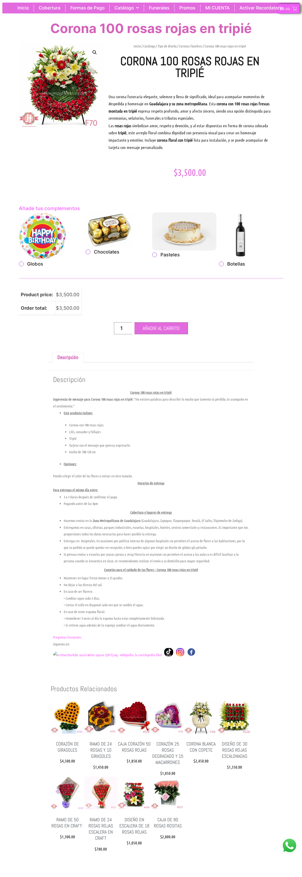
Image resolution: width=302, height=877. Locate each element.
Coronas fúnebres (190, 46)
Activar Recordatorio (261, 8)
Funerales (159, 8)
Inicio (23, 8)
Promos (187, 8)
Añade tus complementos (49, 208)
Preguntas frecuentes (67, 637)
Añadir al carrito (161, 328)
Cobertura (49, 8)
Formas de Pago (87, 8)
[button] (94, 52)
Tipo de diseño (167, 46)
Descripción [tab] (67, 357)
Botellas (236, 264)
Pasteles (170, 254)
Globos (35, 264)
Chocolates (106, 252)
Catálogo (124, 8)
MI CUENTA (217, 8)
